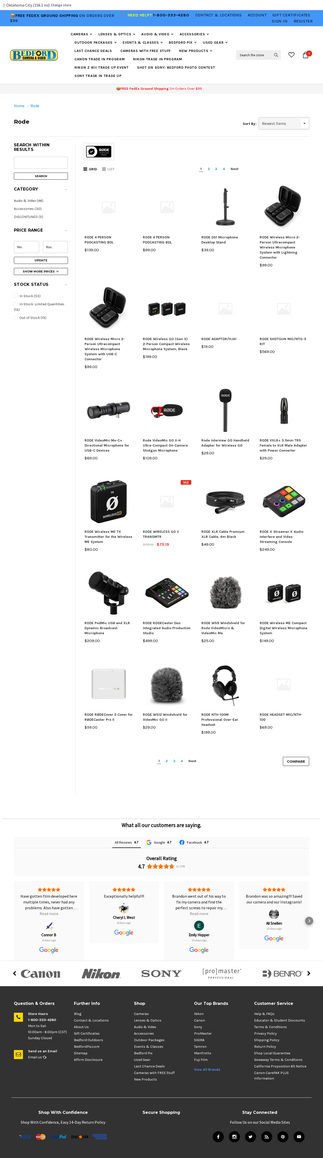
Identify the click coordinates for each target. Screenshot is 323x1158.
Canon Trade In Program (99, 59)
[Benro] (282, 973)
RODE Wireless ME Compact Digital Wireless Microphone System (283, 628)
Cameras (79, 34)
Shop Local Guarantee (272, 1053)
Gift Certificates (87, 1033)
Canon (199, 1020)
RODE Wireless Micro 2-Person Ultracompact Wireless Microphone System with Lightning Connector (280, 247)
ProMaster (203, 1033)
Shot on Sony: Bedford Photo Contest (176, 67)
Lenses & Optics (114, 34)
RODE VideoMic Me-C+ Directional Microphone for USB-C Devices (107, 445)
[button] (41, 190)
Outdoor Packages (93, 42)
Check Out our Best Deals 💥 (43, 18)
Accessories (192, 34)
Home (19, 105)
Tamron (200, 1046)
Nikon (199, 1014)
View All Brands (207, 1069)
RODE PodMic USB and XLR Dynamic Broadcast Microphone (107, 628)
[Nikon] (100, 973)
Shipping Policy (266, 1040)
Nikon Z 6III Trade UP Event (101, 67)
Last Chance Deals (93, 51)
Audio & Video (155, 34)
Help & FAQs (264, 1014)
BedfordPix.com (86, 1046)
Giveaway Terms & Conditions (278, 1060)
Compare (296, 761)
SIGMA (199, 1040)
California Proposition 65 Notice (280, 1066)
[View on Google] (49, 908)
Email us (35, 1057)
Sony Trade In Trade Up (97, 76)
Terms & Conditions (270, 1027)
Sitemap (81, 1053)
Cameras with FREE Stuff (145, 51)
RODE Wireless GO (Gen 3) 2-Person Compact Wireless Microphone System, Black (166, 344)
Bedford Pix (181, 42)
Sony (198, 1027)
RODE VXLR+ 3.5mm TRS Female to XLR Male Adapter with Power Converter (283, 445)
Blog (77, 1014)
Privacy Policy (265, 1033)
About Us (81, 1027)
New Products (193, 51)
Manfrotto (202, 1053)
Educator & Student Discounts (279, 1020)
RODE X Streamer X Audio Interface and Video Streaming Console (281, 537)
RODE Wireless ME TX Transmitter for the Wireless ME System (108, 537)
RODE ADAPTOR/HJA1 (218, 339)
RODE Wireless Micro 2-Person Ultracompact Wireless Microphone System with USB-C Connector (105, 349)
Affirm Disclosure (88, 1060)
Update (41, 260)
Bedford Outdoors (88, 1040)
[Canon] (40, 973)
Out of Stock (32, 318)
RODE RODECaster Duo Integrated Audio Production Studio (167, 628)
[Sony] (161, 973)
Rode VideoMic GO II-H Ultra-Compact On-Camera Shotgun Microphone (165, 445)
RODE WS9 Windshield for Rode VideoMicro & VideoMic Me (223, 628)
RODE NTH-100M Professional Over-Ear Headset (219, 719)
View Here (88, 18)
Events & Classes (141, 42)
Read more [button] (124, 913)
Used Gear (213, 42)
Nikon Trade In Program (157, 59)
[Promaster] (222, 973)
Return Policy (265, 1046)
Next (234, 169)
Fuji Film (201, 1060)
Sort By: (249, 124)
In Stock (30, 296)
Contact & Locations (218, 15)
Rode (35, 105)
